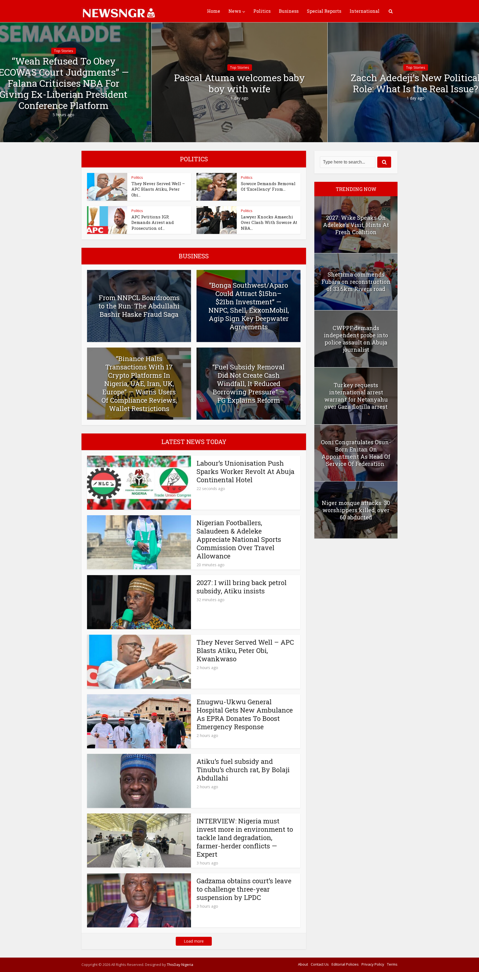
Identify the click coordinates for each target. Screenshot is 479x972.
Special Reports (324, 11)
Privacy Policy (372, 964)
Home (213, 11)
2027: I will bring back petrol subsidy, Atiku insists (242, 586)
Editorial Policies (345, 964)
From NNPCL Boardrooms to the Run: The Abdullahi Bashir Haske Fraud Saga (139, 306)
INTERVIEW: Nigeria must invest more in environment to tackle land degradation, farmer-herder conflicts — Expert (245, 838)
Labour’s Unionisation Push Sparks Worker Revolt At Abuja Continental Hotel (245, 471)
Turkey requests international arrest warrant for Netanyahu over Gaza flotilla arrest (356, 395)
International (364, 11)
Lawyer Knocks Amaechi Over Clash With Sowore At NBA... (269, 222)
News (234, 11)
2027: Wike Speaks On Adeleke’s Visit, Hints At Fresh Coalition (356, 225)
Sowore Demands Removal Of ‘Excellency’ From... (268, 186)
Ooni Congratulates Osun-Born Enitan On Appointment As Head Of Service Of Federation (356, 452)
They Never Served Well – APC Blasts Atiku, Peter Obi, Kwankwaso (245, 650)
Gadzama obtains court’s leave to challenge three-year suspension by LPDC (244, 889)
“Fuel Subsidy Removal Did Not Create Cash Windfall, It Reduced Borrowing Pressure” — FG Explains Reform (248, 383)
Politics (262, 11)
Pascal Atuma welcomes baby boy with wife (239, 83)
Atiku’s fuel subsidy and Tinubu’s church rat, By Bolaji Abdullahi (243, 769)
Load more (194, 941)
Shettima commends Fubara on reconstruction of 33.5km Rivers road (356, 281)
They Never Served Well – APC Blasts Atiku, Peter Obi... (158, 189)
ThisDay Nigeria (180, 964)
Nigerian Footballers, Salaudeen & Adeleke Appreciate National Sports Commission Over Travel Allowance (239, 539)
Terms (392, 964)
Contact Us (320, 964)
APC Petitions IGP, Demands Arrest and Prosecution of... (152, 222)
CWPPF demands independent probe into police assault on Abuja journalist (356, 338)
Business (289, 11)
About (303, 964)
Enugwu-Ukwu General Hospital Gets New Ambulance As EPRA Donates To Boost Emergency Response (245, 714)
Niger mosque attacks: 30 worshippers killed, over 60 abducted (356, 510)
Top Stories (63, 50)
